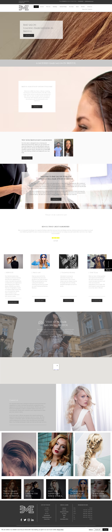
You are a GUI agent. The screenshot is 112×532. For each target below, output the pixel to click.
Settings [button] (91, 529)
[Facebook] (21, 519)
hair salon (28, 488)
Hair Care (5, 488)
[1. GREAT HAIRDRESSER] (48, 240)
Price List (64, 509)
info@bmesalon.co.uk (89, 1)
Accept (105, 529)
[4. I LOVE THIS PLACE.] (52, 240)
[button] (64, 519)
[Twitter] (25, 519)
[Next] (103, 231)
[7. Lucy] (59, 240)
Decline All (97, 529)
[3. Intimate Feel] (51, 240)
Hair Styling (73, 488)
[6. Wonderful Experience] (55, 240)
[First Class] (62, 240)
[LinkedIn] (32, 519)
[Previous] (8, 231)
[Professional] (63, 240)
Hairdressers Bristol (64, 511)
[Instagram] (28, 519)
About (64, 515)
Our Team (64, 513)
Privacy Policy (60, 529)
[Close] (110, 529)
